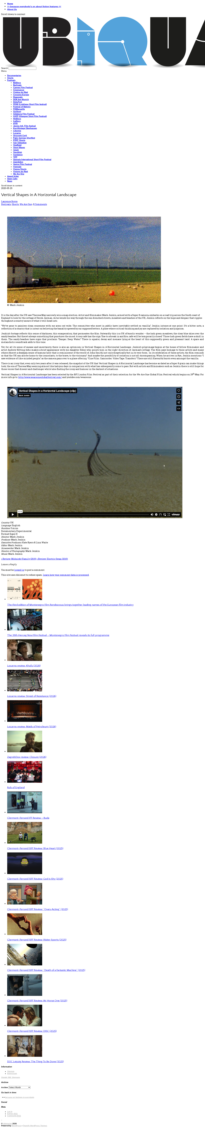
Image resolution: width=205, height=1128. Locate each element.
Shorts (10, 78)
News (9, 181)
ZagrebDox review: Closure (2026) (26, 757)
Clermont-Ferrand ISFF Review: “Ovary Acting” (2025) (37, 909)
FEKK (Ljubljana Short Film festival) (30, 104)
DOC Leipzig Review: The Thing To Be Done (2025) (35, 1061)
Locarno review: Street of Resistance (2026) (31, 696)
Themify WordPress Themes (35, 1126)
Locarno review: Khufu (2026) (24, 665)
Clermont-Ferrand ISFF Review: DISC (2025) (32, 1031)
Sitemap (10, 1071)
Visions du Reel (20, 171)
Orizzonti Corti (20, 135)
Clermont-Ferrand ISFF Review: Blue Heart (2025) (35, 848)
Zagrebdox (18, 162)
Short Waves (19, 147)
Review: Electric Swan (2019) (52, 558)
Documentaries (14, 75)
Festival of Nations (21, 107)
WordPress (16, 1126)
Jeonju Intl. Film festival (24, 126)
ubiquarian (7, 1124)
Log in (9, 1112)
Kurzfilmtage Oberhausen (25, 128)
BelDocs (17, 83)
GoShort (17, 111)
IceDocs (17, 121)
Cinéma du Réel (20, 92)
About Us (12, 9)
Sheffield (17, 145)
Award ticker (13, 176)
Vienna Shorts (19, 169)
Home (10, 3)
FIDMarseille (19, 109)
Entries (12, 1114)
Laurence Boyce (9, 201)
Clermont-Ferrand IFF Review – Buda (28, 817)
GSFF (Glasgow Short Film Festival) (30, 116)
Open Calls (12, 179)
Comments (14, 1116)
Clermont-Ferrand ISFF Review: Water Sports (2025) (36, 939)
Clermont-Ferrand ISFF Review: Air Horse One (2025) (37, 1000)
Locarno (17, 133)
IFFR (15, 123)
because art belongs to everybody (19, 1097)
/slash (16, 150)
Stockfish (17, 152)
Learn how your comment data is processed (66, 574)
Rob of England (16, 787)
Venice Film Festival (22, 164)
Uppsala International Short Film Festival (32, 159)
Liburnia (17, 131)
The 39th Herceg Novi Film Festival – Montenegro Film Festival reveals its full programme (58, 635)
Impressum (12, 1073)
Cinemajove (18, 90)
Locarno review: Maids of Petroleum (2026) (31, 726)
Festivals (11, 80)
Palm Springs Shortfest (24, 138)
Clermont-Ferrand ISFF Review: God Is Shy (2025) (35, 878)
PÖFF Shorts (19, 140)
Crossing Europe (21, 95)
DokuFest (17, 102)
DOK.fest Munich (21, 99)
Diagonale (18, 97)
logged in (19, 569)
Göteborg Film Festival (24, 114)
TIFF (15, 157)
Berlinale (17, 85)
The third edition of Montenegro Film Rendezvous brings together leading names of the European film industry (70, 604)
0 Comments (40, 204)
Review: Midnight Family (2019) (18, 558)
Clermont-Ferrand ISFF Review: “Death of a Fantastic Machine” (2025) (46, 970)
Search (4, 68)
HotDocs (17, 119)
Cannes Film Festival (23, 87)
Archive (4, 1087)
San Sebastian (20, 143)
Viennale (17, 167)
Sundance (18, 155)
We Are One (18, 174)
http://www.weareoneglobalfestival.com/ (40, 377)
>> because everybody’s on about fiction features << (34, 6)
